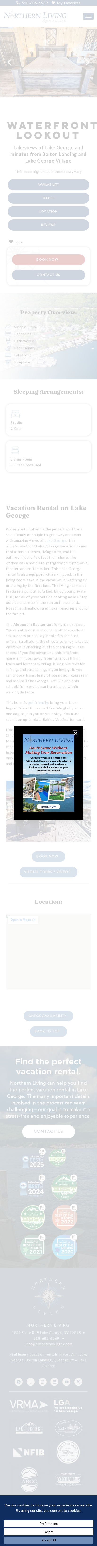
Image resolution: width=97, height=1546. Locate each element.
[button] (75, 733)
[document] (48, 773)
